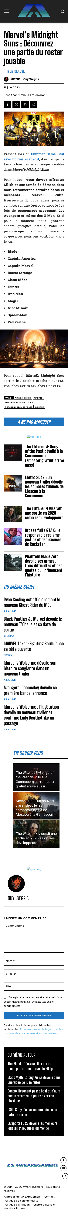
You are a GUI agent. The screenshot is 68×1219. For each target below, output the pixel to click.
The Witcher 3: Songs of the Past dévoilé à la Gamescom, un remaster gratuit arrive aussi (44, 456)
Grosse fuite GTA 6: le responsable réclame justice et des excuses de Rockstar (43, 537)
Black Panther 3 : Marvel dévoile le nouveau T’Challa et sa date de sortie (33, 624)
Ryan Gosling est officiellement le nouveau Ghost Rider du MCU (32, 602)
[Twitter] (16, 104)
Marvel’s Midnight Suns (19, 402)
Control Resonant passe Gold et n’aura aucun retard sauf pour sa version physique (34, 1096)
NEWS (8, 655)
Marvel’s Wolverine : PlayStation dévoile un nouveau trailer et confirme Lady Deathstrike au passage (31, 715)
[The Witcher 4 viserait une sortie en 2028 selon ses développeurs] (13, 514)
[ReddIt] (33, 104)
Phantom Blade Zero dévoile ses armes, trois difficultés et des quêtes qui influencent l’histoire (44, 565)
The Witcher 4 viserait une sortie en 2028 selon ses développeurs (44, 513)
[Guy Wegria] (7, 79)
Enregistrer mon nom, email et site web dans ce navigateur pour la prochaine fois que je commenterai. (33, 1001)
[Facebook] (7, 104)
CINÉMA (9, 636)
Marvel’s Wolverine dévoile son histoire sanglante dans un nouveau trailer (30, 668)
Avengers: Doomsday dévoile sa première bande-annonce (30, 690)
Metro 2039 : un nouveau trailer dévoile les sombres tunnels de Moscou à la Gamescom (44, 486)
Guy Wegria (31, 79)
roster (39, 407)
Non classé (16, 71)
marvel (38, 398)
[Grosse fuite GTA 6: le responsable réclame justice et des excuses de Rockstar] (13, 536)
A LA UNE (10, 611)
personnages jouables (18, 407)
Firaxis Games (23, 398)
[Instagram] (63, 1168)
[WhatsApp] (25, 104)
